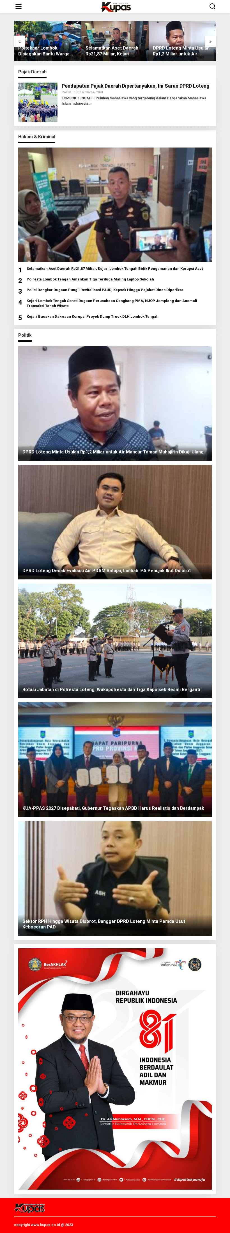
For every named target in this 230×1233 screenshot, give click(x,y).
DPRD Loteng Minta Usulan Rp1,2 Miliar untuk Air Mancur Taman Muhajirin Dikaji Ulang (181, 51)
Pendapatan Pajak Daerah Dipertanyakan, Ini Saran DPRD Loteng (136, 86)
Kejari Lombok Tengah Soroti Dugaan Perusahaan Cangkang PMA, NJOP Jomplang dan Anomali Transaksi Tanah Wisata (112, 303)
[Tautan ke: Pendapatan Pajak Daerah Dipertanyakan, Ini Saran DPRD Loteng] (38, 101)
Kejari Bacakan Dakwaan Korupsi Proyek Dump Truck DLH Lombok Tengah (92, 316)
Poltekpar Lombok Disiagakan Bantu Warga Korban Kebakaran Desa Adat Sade (44, 51)
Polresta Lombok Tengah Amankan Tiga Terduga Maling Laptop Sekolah (90, 279)
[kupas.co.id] (116, 6)
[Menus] (18, 6)
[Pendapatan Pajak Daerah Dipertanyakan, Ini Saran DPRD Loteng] (90, 104)
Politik (66, 92)
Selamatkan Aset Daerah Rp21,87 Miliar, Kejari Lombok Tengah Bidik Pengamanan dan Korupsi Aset (112, 51)
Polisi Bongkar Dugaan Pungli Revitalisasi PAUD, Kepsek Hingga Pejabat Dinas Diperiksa (105, 290)
